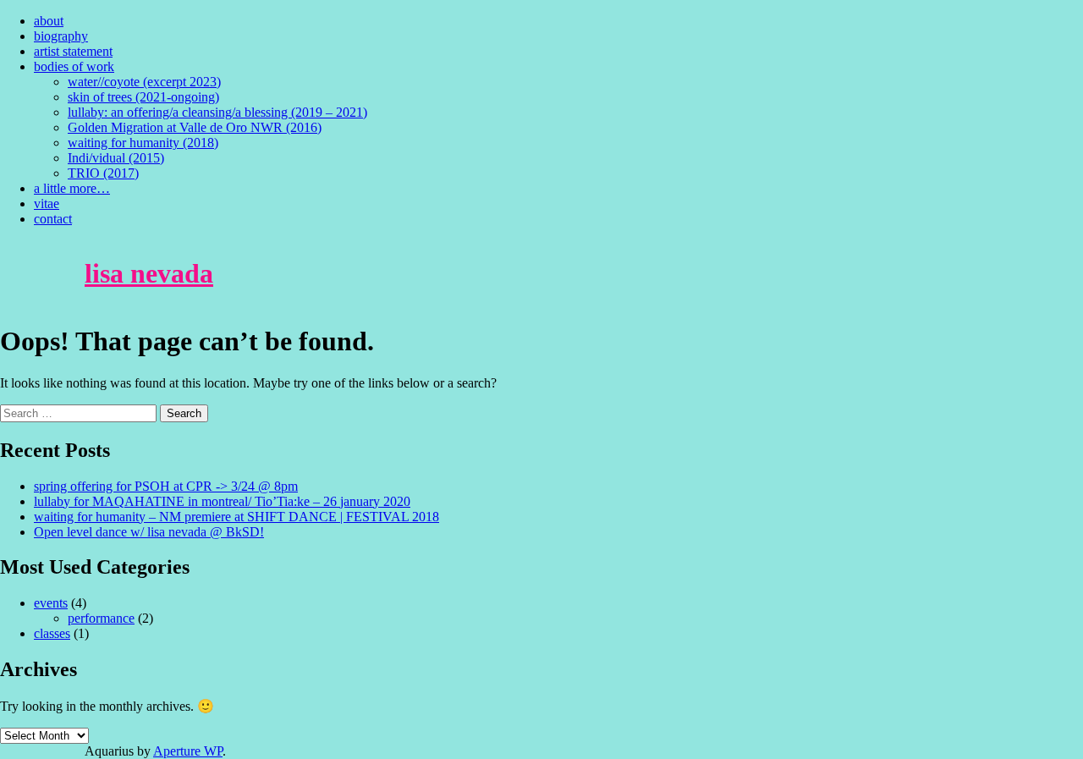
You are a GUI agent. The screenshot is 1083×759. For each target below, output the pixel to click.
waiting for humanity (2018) (143, 142)
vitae (46, 203)
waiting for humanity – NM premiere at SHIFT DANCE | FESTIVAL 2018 (236, 516)
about (48, 21)
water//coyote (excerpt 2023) (144, 81)
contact (53, 219)
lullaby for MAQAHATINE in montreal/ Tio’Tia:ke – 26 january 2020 (222, 501)
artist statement (73, 51)
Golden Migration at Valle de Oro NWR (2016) (195, 127)
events (51, 603)
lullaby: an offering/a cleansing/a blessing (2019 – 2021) (217, 112)
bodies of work (74, 66)
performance (101, 618)
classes (52, 633)
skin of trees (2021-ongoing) (143, 97)
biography (61, 36)
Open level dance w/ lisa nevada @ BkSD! (149, 532)
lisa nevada (149, 273)
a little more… (72, 188)
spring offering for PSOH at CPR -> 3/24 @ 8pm (166, 486)
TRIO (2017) (103, 173)
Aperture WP (188, 751)
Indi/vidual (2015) (116, 158)
